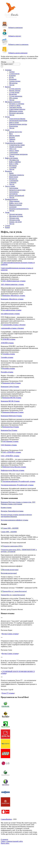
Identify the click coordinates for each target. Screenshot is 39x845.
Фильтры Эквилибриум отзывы (12, 511)
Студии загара (14, 92)
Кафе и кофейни (15, 162)
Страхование (13, 180)
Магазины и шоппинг (13, 102)
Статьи (7, 225)
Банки (11, 173)
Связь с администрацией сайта (12, 841)
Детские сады (14, 218)
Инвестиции (13, 177)
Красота (8, 87)
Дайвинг (12, 139)
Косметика (13, 94)
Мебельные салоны (16, 111)
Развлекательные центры (18, 124)
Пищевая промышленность (18, 209)
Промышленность (11, 199)
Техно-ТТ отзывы (8, 693)
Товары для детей (15, 222)
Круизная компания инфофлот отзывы (14, 520)
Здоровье (8, 70)
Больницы (12, 79)
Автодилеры (13, 188)
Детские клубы (14, 220)
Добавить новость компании (18, 44)
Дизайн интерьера (15, 147)
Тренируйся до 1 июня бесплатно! (13, 595)
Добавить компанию (15, 27)
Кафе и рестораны (11, 158)
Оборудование (14, 201)
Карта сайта (5, 843)
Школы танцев (14, 135)
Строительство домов (17, 145)
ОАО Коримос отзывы (9, 445)
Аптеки (12, 72)
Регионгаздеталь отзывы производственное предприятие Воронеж (16, 515)
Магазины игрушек (16, 216)
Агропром (12, 207)
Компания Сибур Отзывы (10, 386)
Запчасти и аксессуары (17, 190)
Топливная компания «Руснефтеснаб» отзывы (17, 485)
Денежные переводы (16, 175)
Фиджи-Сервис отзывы (10, 634)
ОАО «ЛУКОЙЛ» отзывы (10, 456)
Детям (7, 212)
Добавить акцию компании (17, 53)
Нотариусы (13, 179)
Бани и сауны (14, 122)
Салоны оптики (14, 81)
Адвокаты (12, 182)
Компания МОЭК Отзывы (10, 401)
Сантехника (13, 152)
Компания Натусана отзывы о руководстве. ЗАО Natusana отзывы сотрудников (18, 503)
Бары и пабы (13, 164)
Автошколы (13, 194)
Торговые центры (15, 107)
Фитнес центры (14, 90)
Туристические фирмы (17, 119)
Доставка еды (14, 160)
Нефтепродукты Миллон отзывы (12, 470)
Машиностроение (15, 205)
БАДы (11, 77)
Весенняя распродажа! (9, 573)
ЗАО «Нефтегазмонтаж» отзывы (12, 284)
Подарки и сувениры (16, 104)
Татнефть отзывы (7, 357)
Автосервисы (14, 192)
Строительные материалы (18, 154)
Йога (11, 134)
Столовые (12, 167)
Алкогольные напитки (17, 109)
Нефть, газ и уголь (15, 203)
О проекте (4, 839)
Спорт (7, 130)
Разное (7, 227)
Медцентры (13, 83)
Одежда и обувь (14, 105)
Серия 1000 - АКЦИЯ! (9, 532)
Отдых (7, 117)
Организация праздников (18, 120)
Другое (11, 85)
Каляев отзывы (6, 507)
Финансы (8, 171)
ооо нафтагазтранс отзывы (10, 313)
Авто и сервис (10, 186)
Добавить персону (14, 36)
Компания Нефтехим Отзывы (11, 416)
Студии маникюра (15, 96)
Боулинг (12, 137)
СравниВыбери (6, 819)
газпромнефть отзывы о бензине (12, 328)
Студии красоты (15, 89)
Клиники (12, 75)
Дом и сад (12, 149)
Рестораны (13, 165)
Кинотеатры (13, 126)
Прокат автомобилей (16, 195)
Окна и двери (14, 150)
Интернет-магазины (16, 113)
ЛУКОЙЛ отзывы (7, 343)
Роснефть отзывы (7, 372)
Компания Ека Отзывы (9, 430)
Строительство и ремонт (13, 143)
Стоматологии (14, 74)
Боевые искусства (15, 132)
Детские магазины (15, 214)
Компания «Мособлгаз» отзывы (12, 299)
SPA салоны (13, 98)
